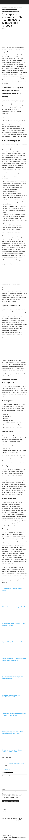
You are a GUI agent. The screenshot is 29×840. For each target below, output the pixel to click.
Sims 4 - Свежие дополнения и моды (15, 6)
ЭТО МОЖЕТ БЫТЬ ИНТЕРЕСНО (11, 588)
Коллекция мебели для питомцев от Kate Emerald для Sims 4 (14, 659)
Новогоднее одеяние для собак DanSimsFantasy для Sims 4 (12, 732)
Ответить (7, 769)
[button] (2, 2)
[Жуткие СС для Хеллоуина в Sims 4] (10, 639)
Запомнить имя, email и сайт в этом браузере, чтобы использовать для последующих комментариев (12, 795)
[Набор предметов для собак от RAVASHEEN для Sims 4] (10, 747)
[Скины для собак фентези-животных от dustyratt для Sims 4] (10, 710)
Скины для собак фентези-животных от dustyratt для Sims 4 (14, 714)
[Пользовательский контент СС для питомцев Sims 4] (10, 620)
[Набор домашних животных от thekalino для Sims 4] (10, 692)
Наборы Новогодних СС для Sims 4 (13, 607)
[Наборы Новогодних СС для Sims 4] (10, 604)
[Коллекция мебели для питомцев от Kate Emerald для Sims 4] (10, 655)
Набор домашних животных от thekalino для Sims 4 (12, 696)
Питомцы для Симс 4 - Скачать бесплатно (12, 7)
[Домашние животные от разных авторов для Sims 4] (10, 674)
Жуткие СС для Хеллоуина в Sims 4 (13, 642)
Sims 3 (4, 812)
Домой (3, 6)
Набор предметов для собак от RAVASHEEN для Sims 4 (12, 750)
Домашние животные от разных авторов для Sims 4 (12, 677)
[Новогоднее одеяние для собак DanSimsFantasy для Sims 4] (10, 728)
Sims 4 (4, 809)
